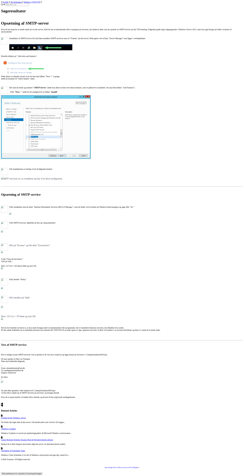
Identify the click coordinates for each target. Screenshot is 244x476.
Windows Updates (8, 429)
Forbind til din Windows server (13, 418)
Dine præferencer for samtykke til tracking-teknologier (22, 474)
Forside (6, 2)
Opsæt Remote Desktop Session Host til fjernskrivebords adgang (27, 440)
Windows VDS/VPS (32, 2)
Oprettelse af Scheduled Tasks (13, 451)
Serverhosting (16, 2)
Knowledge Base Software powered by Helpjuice (122, 467)
